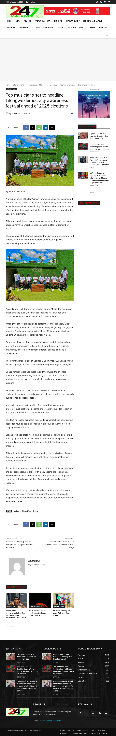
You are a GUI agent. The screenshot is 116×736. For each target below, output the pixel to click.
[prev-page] (7, 625)
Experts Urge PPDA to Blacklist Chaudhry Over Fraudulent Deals (99, 136)
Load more (93, 192)
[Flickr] (93, 713)
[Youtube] (108, 2)
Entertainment (18, 85)
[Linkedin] (45, 127)
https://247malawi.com (37, 565)
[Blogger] (80, 713)
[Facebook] (93, 2)
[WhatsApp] (39, 127)
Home (8, 85)
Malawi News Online (30, 511)
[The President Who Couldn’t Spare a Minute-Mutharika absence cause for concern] (83, 146)
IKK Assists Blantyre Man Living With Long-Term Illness (62, 613)
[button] (107, 34)
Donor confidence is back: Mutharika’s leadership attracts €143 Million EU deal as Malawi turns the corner (100, 162)
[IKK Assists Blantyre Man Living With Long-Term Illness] (63, 600)
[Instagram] (97, 2)
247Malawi (16, 113)
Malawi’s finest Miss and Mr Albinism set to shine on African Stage (59, 544)
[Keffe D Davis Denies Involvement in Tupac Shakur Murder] (40, 600)
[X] (101, 2)
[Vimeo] (104, 2)
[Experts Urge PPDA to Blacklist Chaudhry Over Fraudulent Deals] (83, 135)
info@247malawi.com (52, 720)
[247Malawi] (7, 113)
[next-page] (12, 625)
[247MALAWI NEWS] (25, 11)
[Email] (52, 127)
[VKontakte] (106, 713)
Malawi (16, 511)
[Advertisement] (58, 59)
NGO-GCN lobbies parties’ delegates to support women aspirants (19, 544)
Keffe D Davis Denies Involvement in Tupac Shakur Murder (37, 613)
